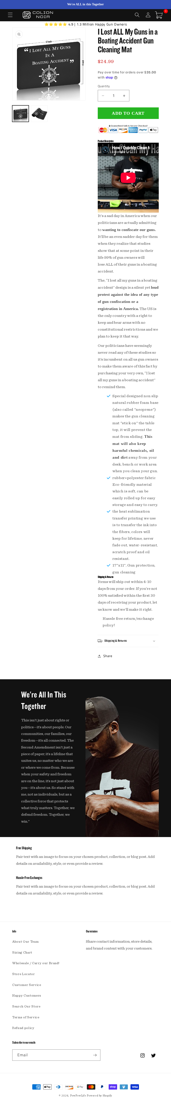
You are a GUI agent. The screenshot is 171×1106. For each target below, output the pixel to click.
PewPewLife (78, 1095)
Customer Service (26, 985)
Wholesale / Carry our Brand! (35, 963)
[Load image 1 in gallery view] (20, 113)
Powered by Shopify (99, 1095)
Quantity (104, 86)
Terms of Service (25, 1017)
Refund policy (23, 1028)
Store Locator (23, 974)
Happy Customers (26, 995)
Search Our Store (26, 1006)
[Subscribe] (95, 1055)
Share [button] (107, 655)
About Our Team (25, 941)
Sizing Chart (22, 952)
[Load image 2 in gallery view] (39, 113)
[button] (10, 15)
